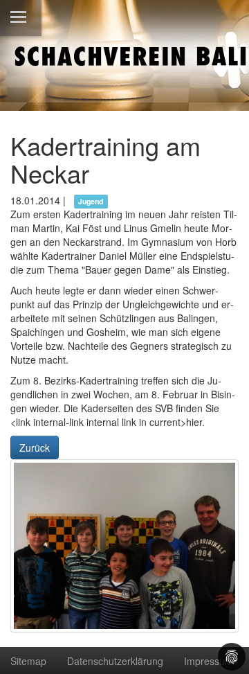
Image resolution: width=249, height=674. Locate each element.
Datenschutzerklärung (115, 661)
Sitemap (28, 661)
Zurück (34, 447)
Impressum (208, 661)
